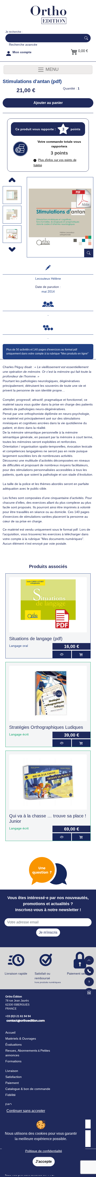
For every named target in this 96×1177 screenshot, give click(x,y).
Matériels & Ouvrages (20, 1038)
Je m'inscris (48, 932)
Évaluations (13, 1044)
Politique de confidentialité (43, 1151)
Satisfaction (13, 1077)
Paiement (12, 1083)
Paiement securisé (80, 973)
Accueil (10, 1032)
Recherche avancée (23, 44)
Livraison (11, 1071)
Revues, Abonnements (21, 1050)
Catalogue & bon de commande (27, 1089)
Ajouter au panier (48, 103)
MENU (51, 69)
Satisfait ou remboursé (48, 978)
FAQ (8, 1104)
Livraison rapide (16, 973)
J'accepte (43, 1161)
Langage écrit (19, 734)
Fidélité (10, 1095)
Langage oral (18, 646)
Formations (13, 1061)
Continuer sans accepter (25, 1111)
